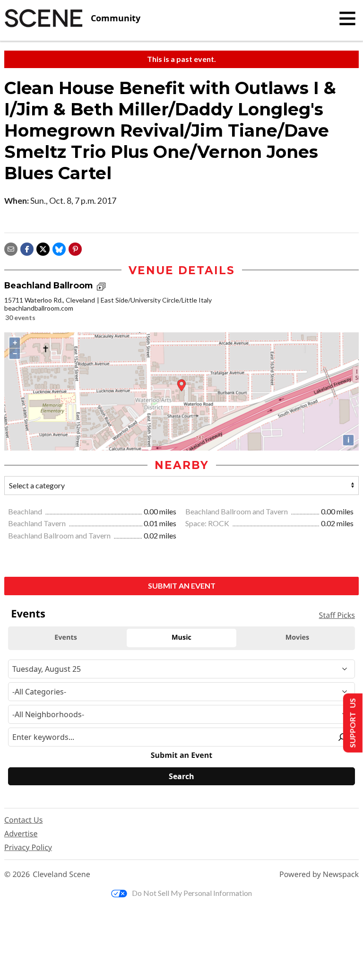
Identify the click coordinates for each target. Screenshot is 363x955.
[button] (75, 247)
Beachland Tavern (37, 523)
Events (28, 614)
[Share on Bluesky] (59, 247)
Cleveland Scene (61, 874)
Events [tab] (65, 637)
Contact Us (23, 820)
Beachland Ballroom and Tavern (237, 511)
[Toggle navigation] (347, 18)
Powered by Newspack (319, 874)
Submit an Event (182, 585)
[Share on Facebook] (27, 247)
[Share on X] (43, 247)
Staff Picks (337, 615)
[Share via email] (10, 247)
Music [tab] (181, 637)
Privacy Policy (28, 847)
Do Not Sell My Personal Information (192, 892)
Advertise (20, 833)
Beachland (25, 511)
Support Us (351, 723)
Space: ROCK (208, 523)
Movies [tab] (297, 637)
